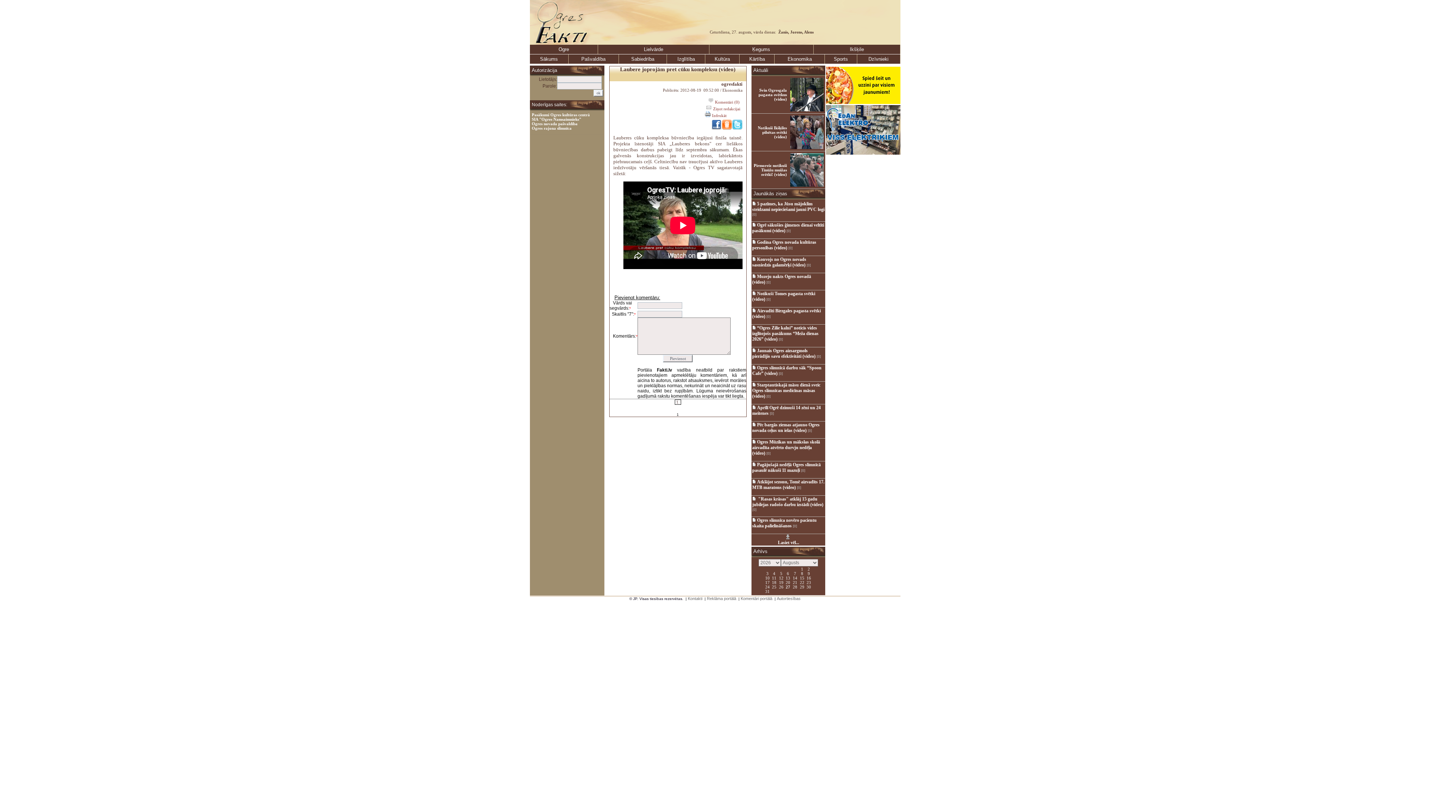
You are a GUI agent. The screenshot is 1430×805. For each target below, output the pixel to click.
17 (767, 582)
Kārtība (757, 59)
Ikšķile (857, 49)
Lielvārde (653, 49)
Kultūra (722, 59)
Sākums (549, 59)
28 (795, 586)
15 (802, 577)
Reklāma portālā (721, 598)
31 (767, 591)
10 (767, 577)
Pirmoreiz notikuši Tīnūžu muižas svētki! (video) (770, 170)
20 (788, 582)
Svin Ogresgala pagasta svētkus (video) (773, 94)
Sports (841, 59)
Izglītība (686, 59)
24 (767, 586)
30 (809, 586)
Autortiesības (789, 598)
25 (774, 586)
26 (781, 586)
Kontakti (695, 598)
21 (795, 582)
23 (809, 582)
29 (802, 586)
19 (781, 582)
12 (781, 577)
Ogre (564, 49)
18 (774, 582)
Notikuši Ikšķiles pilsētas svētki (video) (772, 132)
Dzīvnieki (878, 59)
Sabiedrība (642, 59)
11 (774, 577)
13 (788, 577)
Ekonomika (800, 59)
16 (809, 577)
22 (802, 582)
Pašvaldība (593, 59)
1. (678, 402)
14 (795, 577)
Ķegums (761, 49)
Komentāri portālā (756, 598)
